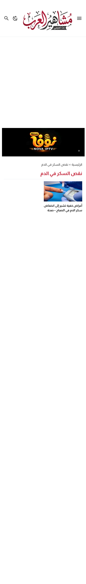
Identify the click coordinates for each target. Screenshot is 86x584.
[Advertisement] (43, 83)
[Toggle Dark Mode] (15, 18)
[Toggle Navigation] (80, 18)
